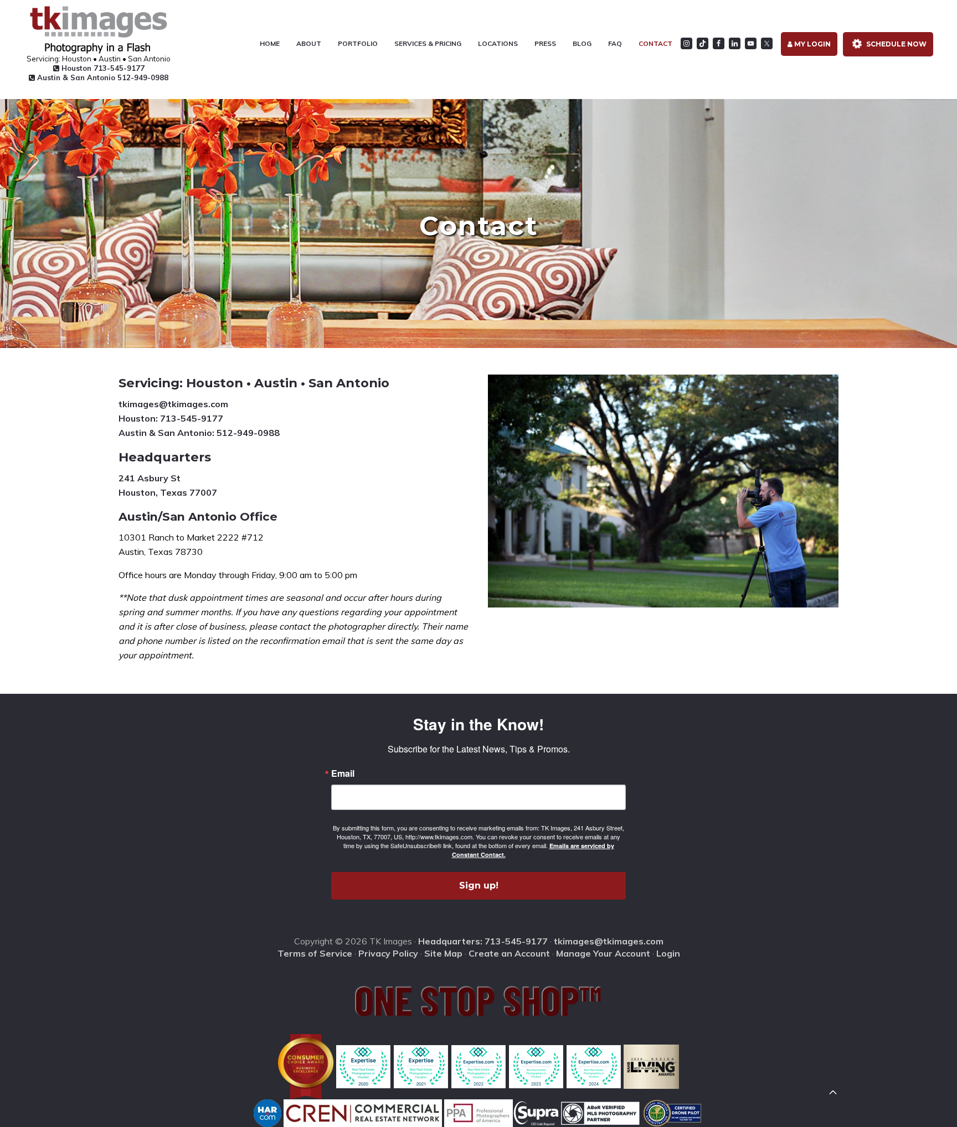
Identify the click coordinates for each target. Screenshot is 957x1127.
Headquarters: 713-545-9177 (483, 941)
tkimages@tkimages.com (173, 403)
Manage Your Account (603, 953)
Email (342, 773)
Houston (102, 68)
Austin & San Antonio (101, 77)
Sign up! (478, 885)
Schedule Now (896, 44)
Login (668, 953)
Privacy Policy (388, 953)
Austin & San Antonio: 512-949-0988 (199, 432)
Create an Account (509, 953)
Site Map (443, 953)
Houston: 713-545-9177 (171, 418)
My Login (812, 44)
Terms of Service (314, 953)
